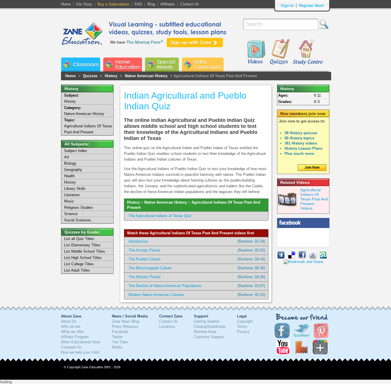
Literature (72, 195)
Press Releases (125, 326)
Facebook (120, 332)
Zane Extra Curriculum (203, 64)
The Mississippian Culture (150, 268)
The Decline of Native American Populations (165, 286)
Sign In (287, 5)
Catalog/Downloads (210, 326)
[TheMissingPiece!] (145, 42)
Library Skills (75, 188)
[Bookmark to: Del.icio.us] (291, 257)
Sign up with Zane (195, 42)
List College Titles (79, 264)
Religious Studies (78, 207)
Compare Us (71, 347)
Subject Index (75, 151)
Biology (70, 163)
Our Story (84, 4)
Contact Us (189, 4)
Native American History (146, 76)
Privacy (243, 332)
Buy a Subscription (113, 4)
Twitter (117, 337)
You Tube (120, 342)
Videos (256, 52)
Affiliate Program (75, 337)
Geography (73, 169)
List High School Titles (83, 258)
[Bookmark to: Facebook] (302, 257)
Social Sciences (77, 220)
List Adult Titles (77, 270)
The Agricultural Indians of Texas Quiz (160, 216)
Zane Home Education (122, 64)
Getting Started (206, 321)
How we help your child (80, 352)
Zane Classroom (80, 64)
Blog (151, 4)
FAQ (138, 4)
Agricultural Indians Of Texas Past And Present (88, 126)
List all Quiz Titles (79, 239)
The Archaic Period (144, 250)
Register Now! (311, 5)
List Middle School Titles (84, 251)
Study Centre (307, 52)
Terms (242, 326)
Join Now (312, 167)
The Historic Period (144, 277)
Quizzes (279, 52)
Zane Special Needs (162, 64)
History (111, 76)
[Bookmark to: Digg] (281, 257)
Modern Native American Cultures (156, 295)
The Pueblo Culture (144, 259)
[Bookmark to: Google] (312, 257)
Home (66, 4)
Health (69, 176)
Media (117, 347)
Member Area (205, 332)
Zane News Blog (125, 321)
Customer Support (209, 337)
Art (66, 157)
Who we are (70, 326)
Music (69, 201)
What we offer (72, 332)
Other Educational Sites (80, 342)
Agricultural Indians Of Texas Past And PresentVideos (314, 199)
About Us (68, 321)
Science (71, 214)
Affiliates (167, 4)
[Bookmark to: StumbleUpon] (323, 257)
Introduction (138, 241)
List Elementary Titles (82, 245)
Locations (167, 326)
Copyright (245, 321)
